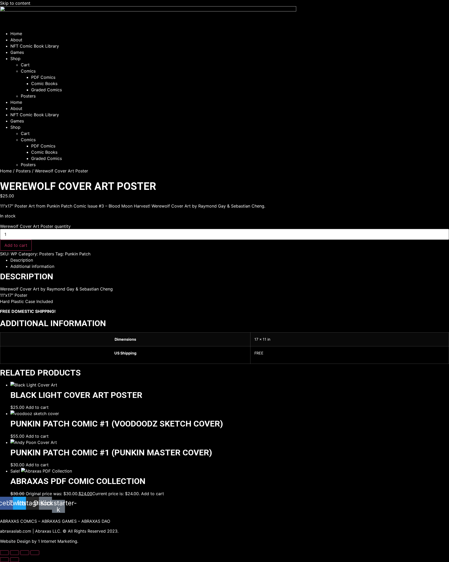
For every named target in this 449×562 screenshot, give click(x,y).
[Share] (24, 552)
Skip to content (15, 3)
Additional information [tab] (32, 266)
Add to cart (15, 245)
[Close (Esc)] (34, 552)
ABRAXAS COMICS (18, 521)
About (16, 39)
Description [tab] (21, 260)
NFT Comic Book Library (34, 46)
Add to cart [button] (37, 407)
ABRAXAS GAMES (59, 521)
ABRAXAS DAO (95, 521)
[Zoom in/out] (4, 552)
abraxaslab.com (15, 531)
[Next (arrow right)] (14, 559)
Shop (15, 58)
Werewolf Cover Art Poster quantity (35, 226)
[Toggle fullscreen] (14, 552)
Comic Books (44, 83)
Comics (28, 71)
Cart (25, 64)
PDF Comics (43, 77)
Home (16, 33)
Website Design (15, 541)
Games (17, 52)
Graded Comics (46, 89)
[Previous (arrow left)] (4, 559)
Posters (28, 96)
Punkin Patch (77, 253)
